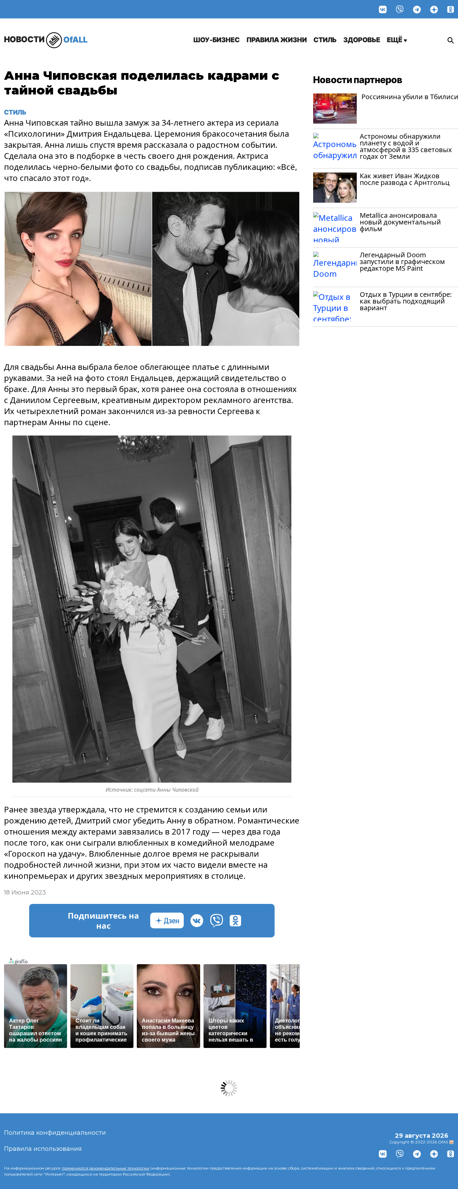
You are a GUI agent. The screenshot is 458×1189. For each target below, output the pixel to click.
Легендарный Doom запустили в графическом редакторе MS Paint (402, 261)
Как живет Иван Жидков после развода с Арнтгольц (405, 179)
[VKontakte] (383, 9)
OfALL (46, 39)
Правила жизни (276, 40)
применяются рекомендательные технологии (105, 1168)
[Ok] (450, 9)
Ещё (395, 40)
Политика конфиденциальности (55, 1132)
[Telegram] (417, 9)
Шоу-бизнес (216, 40)
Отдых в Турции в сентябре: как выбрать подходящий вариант (406, 301)
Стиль (325, 40)
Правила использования (43, 1148)
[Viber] (400, 9)
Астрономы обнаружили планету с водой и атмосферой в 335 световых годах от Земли (406, 146)
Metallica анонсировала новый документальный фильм (400, 222)
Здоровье (361, 40)
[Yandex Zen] (434, 9)
